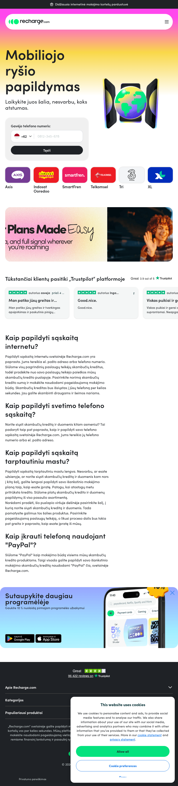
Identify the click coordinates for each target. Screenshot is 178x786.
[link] (20, 638)
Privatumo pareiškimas (32, 779)
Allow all (123, 751)
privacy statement (122, 739)
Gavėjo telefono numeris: (31, 125)
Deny (122, 777)
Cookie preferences (123, 766)
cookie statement (150, 735)
